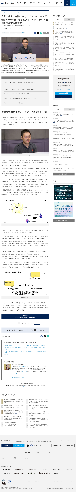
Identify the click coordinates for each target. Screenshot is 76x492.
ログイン (64, 97)
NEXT (37, 323)
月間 (69, 19)
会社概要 (48, 481)
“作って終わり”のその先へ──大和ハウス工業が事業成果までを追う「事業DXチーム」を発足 (14, 401)
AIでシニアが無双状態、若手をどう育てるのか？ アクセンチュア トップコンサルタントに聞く (38, 407)
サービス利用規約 (55, 481)
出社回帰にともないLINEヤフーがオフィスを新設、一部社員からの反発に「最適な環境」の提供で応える (39, 401)
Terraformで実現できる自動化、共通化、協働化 (23, 89)
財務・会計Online (32, 2)
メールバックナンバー (64, 89)
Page (6, 89)
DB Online (26, 2)
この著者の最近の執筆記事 (18, 377)
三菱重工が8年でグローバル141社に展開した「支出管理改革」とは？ (14, 406)
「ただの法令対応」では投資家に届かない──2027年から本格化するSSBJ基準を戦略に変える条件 (39, 425)
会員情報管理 (37, 481)
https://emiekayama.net (20, 373)
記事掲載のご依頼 (57, 445)
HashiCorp (13, 32)
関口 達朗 (9, 28)
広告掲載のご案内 (69, 445)
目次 (25, 78)
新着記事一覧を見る (63, 174)
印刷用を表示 (6, 336)
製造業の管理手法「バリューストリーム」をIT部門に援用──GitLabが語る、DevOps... (25, 345)
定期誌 (14, 458)
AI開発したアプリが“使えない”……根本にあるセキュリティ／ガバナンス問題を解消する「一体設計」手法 (63, 150)
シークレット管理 (20, 32)
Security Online (19, 2)
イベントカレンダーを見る (64, 220)
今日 (58, 19)
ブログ (26, 458)
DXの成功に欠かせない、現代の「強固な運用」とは (24, 82)
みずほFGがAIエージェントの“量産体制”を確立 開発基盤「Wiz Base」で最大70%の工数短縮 (39, 413)
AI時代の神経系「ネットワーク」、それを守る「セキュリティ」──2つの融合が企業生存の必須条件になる (38, 419)
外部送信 (73, 481)
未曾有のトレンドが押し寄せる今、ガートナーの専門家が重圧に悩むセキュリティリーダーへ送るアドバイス (14, 424)
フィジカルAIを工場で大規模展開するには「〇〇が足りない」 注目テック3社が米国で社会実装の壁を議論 (14, 412)
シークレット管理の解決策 (18, 103)
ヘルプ (24, 481)
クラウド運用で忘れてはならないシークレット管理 (24, 98)
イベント (49, 2)
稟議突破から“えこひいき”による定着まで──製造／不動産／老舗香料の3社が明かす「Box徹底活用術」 (14, 418)
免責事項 (43, 481)
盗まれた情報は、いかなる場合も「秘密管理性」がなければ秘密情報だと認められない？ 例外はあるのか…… (63, 157)
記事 (44, 2)
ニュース (39, 2)
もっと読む (6, 354)
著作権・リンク (30, 481)
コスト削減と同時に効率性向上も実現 (20, 93)
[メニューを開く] (2, 3)
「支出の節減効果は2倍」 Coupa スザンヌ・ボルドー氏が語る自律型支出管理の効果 (63, 169)
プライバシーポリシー (65, 481)
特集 (53, 2)
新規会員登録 (64, 93)
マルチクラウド (5, 32)
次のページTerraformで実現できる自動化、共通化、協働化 (25, 316)
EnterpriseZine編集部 (17, 28)
